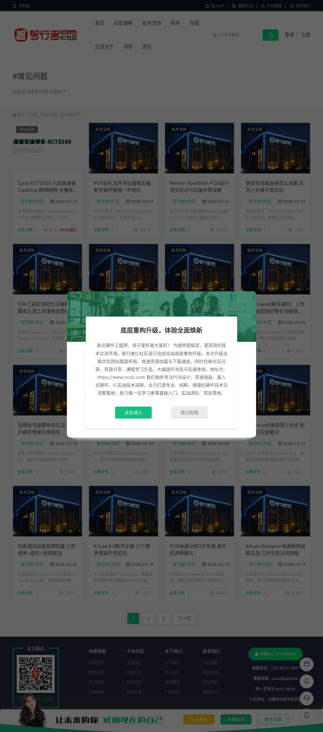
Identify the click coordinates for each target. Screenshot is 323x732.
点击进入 (133, 412)
